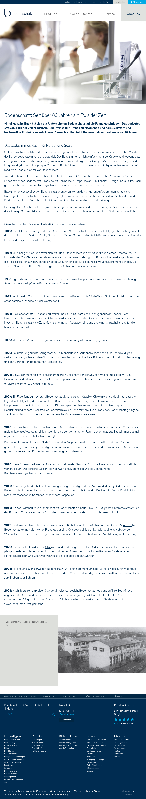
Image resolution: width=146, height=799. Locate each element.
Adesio (127, 525)
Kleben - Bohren (80, 14)
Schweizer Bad (120, 745)
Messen (117, 756)
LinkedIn (120, 696)
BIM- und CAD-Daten (95, 742)
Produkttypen (12, 736)
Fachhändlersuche (39, 751)
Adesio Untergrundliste (68, 745)
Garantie (90, 754)
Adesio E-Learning (66, 748)
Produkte (50, 14)
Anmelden (67, 719)
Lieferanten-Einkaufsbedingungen (95, 764)
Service (110, 14)
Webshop (121, 2)
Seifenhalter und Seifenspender (10, 775)
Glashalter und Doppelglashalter (11, 769)
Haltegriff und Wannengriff (14, 756)
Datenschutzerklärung (57, 794)
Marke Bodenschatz (121, 739)
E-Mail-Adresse (66, 710)
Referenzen (118, 754)
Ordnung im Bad (120, 742)
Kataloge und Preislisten (96, 739)
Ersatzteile (91, 756)
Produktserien (37, 742)
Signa (32, 569)
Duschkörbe (9, 751)
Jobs (116, 759)
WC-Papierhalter (10, 754)
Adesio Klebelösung (67, 739)
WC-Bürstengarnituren (13, 762)
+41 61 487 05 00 (72, 696)
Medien (90, 771)
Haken (6, 748)
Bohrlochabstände (94, 751)
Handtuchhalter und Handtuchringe (12, 741)
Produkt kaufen (38, 748)
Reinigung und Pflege (95, 759)
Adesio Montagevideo (67, 742)
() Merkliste (138, 2)
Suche (102, 2)
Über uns (133, 14)
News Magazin (119, 748)
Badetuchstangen (11, 765)
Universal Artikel (10, 745)
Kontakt (67, 2)
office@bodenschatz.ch (98, 696)
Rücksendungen (93, 768)
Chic (48, 547)
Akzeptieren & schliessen (128, 793)
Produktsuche (37, 745)
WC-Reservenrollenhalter (14, 759)
